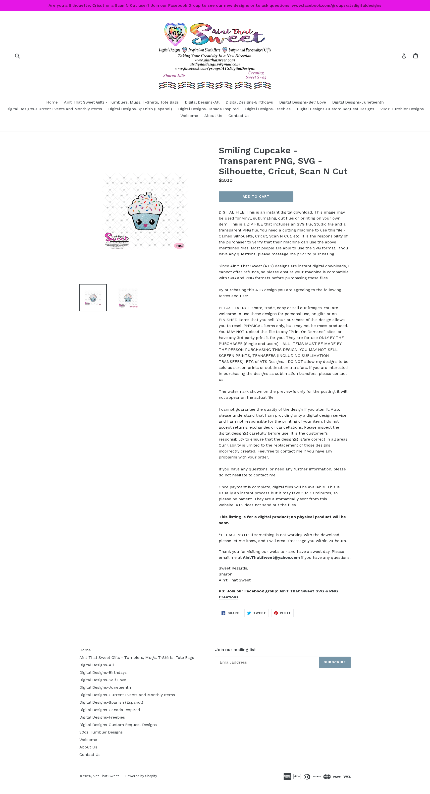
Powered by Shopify (141, 776)
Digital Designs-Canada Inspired (208, 109)
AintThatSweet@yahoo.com (271, 557)
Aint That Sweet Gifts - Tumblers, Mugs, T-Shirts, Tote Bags (121, 102)
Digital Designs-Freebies (268, 109)
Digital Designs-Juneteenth (358, 102)
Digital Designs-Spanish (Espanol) (140, 109)
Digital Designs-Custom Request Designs (335, 109)
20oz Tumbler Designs (402, 109)
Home (52, 102)
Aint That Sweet (106, 776)
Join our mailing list (235, 649)
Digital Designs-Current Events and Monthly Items (54, 109)
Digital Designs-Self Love (302, 102)
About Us (213, 115)
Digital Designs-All (202, 102)
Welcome (189, 115)
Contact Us (239, 115)
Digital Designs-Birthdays (249, 102)
